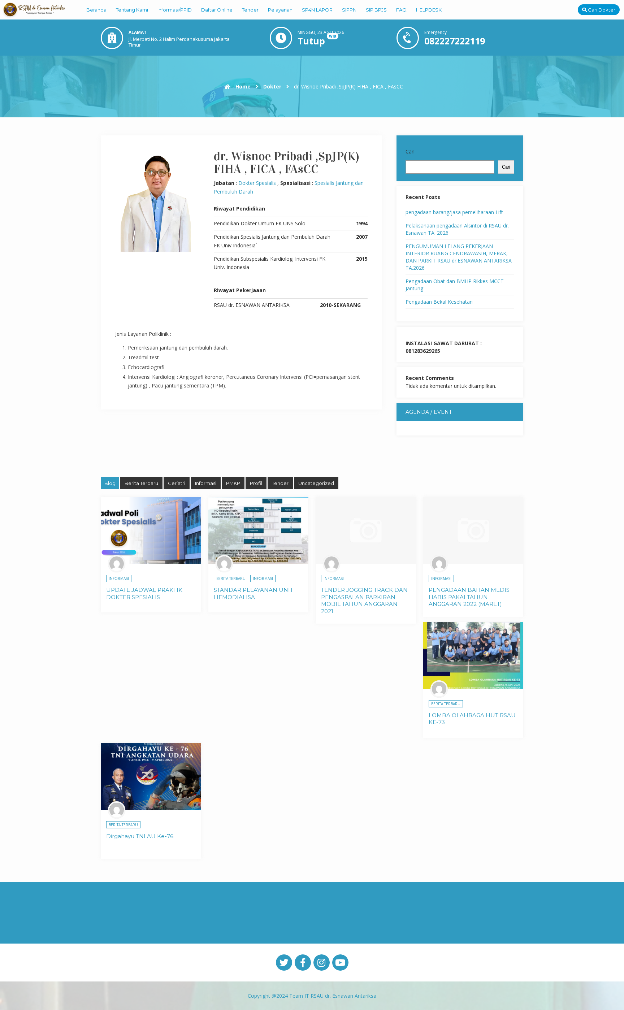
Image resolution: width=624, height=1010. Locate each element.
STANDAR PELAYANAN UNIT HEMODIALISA (253, 593)
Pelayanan (280, 10)
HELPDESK (429, 10)
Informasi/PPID (174, 10)
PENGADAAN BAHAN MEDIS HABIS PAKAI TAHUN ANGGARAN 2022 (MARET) (469, 596)
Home (242, 86)
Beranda (96, 10)
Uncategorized (316, 483)
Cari (410, 151)
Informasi (205, 483)
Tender (250, 10)
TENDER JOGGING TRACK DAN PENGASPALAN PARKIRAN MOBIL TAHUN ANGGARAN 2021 (364, 600)
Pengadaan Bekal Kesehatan (439, 301)
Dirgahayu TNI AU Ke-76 (139, 836)
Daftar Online (217, 10)
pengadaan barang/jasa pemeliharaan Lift (454, 212)
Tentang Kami (132, 10)
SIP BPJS (376, 10)
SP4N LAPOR (317, 10)
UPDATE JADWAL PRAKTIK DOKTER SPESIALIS (144, 593)
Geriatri (176, 483)
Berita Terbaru (141, 483)
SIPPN (349, 10)
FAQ (401, 10)
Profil (256, 483)
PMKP (233, 483)
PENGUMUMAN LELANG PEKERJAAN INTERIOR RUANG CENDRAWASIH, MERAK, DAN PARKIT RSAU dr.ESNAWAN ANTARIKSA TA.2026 (459, 257)
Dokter (272, 86)
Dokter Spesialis (257, 182)
